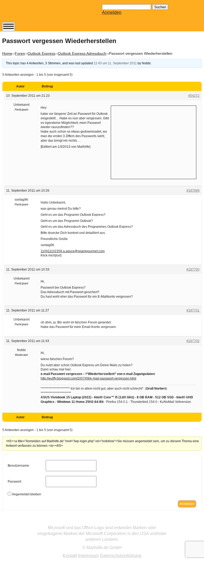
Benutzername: (19, 465)
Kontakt (70, 555)
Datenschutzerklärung (120, 555)
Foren (20, 53)
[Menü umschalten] (8, 26)
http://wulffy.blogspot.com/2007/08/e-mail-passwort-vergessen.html (88, 378)
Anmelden (111, 12)
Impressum (88, 555)
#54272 (193, 96)
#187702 (192, 341)
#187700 (192, 269)
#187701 (192, 310)
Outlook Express (41, 53)
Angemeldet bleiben (26, 494)
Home (7, 53)
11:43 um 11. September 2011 (115, 63)
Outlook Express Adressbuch (82, 53)
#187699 (192, 190)
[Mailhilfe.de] (31, 13)
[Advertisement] (153, 141)
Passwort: (15, 481)
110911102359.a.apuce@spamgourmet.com (73, 251)
